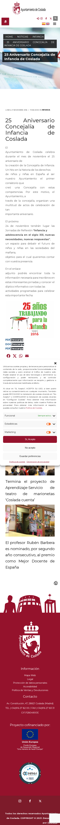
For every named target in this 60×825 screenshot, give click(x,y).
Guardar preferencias (30, 456)
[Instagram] (41, 18)
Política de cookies (17, 462)
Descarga (17, 339)
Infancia (46, 110)
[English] (48, 23)
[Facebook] (46, 18)
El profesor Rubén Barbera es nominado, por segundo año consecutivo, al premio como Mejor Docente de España (30, 554)
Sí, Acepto (30, 439)
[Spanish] (44, 23)
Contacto (30, 696)
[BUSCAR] (55, 18)
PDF (8, 339)
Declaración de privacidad (38, 462)
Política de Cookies (34, 408)
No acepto (30, 448)
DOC (8, 344)
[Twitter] (50, 18)
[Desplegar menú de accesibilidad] (5, 21)
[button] (55, 363)
